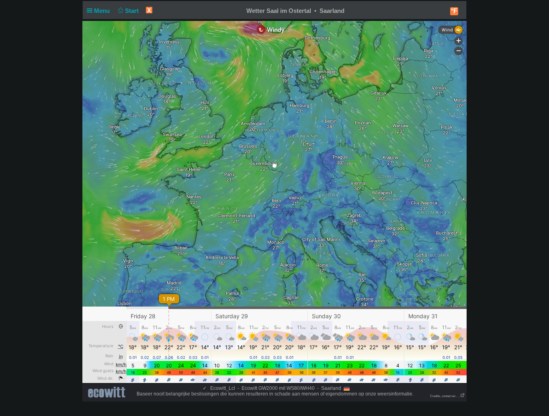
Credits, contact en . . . (445, 396)
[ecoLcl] (108, 392)
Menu (102, 10)
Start (132, 10)
